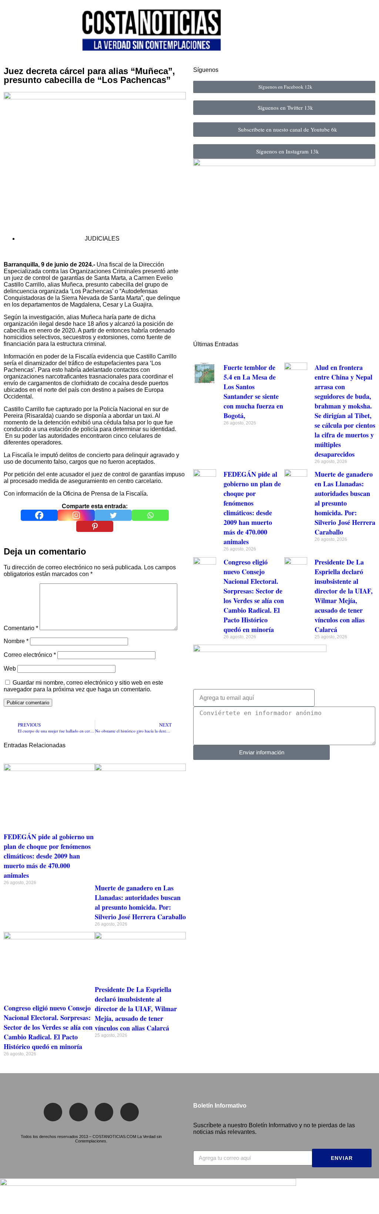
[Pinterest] (94, 526)
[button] (11, 31)
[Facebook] (39, 515)
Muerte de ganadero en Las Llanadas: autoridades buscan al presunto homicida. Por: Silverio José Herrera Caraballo (140, 902)
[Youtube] (129, 1112)
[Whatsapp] (150, 515)
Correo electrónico (30, 655)
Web (10, 668)
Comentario (21, 628)
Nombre (16, 641)
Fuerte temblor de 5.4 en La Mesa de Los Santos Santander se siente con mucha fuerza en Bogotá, (253, 391)
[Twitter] (113, 515)
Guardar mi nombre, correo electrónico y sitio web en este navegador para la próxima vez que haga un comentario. (83, 685)
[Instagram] (76, 515)
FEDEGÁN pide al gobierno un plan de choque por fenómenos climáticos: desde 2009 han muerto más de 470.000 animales (49, 856)
